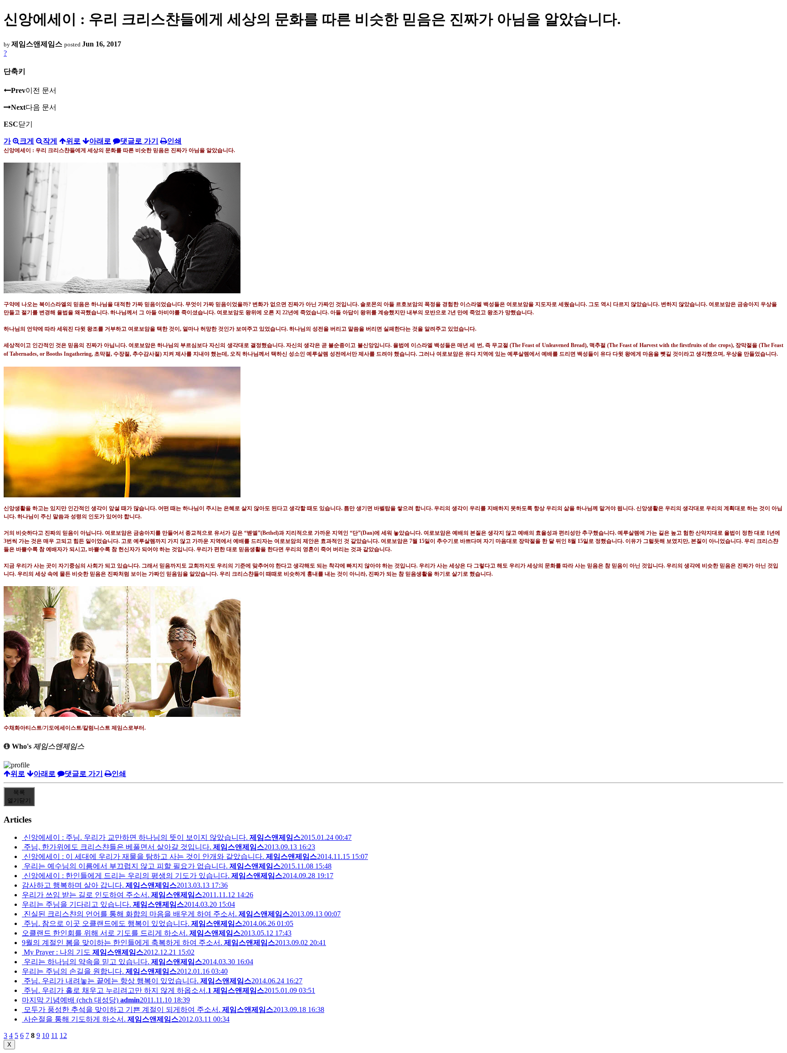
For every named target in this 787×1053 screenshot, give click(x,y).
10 (45, 1035)
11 (54, 1035)
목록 (19, 796)
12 (63, 1035)
